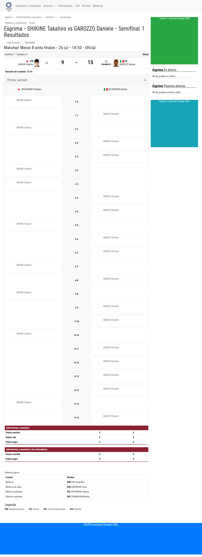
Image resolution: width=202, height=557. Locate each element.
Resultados (30, 43)
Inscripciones (65, 17)
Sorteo (32, 23)
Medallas (98, 6)
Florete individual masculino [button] (28, 17)
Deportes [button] (48, 6)
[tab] (76, 80)
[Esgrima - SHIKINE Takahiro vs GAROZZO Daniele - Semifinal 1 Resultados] (9, 6)
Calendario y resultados (28, 6)
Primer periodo (17, 80)
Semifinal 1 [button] (50, 17)
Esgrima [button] (8, 17)
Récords (86, 6)
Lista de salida (13, 43)
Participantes (65, 6)
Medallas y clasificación (16, 23)
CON (77, 6)
